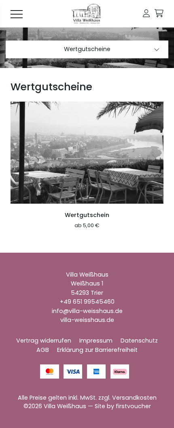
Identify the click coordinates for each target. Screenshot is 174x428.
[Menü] (16, 13)
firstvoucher (133, 406)
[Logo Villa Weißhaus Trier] (87, 14)
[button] (146, 13)
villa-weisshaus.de (87, 320)
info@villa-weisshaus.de (87, 311)
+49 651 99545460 (87, 302)
